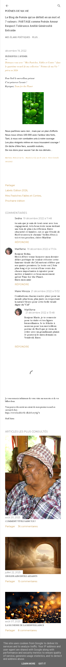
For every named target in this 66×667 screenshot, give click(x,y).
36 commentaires (28, 526)
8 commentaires (27, 630)
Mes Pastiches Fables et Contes (23, 195)
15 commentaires (27, 581)
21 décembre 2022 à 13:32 (45, 291)
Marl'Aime (20, 249)
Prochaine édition (15, 200)
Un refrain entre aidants (21, 576)
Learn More (28, 663)
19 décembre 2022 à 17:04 (41, 249)
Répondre (22, 242)
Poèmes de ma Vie (17, 11)
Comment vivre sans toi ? (20, 521)
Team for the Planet (24, 86)
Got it (42, 663)
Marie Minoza (22, 291)
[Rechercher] (59, 5)
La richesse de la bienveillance (24, 625)
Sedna (18, 218)
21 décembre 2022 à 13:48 (40, 312)
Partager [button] (10, 185)
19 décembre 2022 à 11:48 (37, 218)
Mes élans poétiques (17, 37)
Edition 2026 (20, 190)
